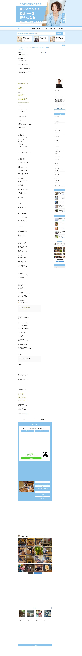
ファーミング (57, 185)
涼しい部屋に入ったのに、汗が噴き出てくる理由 (59, 39)
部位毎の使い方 (57, 156)
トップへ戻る (33, 28)
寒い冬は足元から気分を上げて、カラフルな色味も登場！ (39, 620)
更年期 (56, 153)
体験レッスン (42, 430)
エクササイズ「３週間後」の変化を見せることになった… (47, 620)
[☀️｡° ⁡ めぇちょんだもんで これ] (22, 542)
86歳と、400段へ (60, 222)
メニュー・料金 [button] (45, 28)
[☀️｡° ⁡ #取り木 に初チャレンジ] (39, 550)
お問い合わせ (61, 28)
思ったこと (56, 166)
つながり (56, 140)
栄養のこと (56, 159)
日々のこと (44, 52)
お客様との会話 (57, 136)
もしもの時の (56, 172)
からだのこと (56, 146)
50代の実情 (56, 163)
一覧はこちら (60, 33)
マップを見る (42, 489)
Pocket (27, 54)
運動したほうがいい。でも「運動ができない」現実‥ (27, 39)
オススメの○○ (56, 121)
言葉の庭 (56, 180)
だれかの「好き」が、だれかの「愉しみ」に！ (43, 39)
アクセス (51, 28)
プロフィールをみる (59, 108)
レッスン (56, 128)
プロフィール (39, 28)
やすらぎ (19, 28)
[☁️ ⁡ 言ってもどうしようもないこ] (22, 568)
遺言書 (56, 176)
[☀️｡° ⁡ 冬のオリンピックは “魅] (47, 559)
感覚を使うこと (57, 118)
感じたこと (56, 168)
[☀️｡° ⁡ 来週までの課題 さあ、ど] (47, 550)
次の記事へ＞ (43, 419)
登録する (31, 458)
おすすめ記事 (56, 116)
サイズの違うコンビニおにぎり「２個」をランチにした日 (30, 620)
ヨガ (55, 126)
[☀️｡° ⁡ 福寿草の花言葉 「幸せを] (47, 568)
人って (56, 149)
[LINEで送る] (23, 54)
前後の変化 (56, 133)
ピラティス (56, 123)
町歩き (56, 183)
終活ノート (56, 174)
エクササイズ (57, 151)
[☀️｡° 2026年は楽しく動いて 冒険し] (39, 568)
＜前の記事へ (25, 419)
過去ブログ (55, 28)
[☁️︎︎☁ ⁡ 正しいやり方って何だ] (30, 542)
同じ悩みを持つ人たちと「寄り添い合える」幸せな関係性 (22, 620)
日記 (55, 170)
